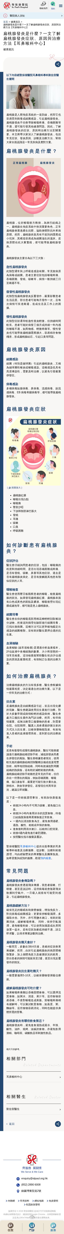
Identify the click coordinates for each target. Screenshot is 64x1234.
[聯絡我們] (43, 4)
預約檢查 (46, 858)
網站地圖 (39, 1200)
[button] (53, 5)
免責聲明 (53, 1200)
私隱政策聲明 (33, 1204)
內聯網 (11, 1200)
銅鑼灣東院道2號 (31, 1190)
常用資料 (24, 1200)
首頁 (5, 21)
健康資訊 (15, 21)
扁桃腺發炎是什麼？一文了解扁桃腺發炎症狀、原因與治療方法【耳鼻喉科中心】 (32, 26)
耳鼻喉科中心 (28, 846)
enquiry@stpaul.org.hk (34, 1178)
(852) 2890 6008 (31, 1184)
